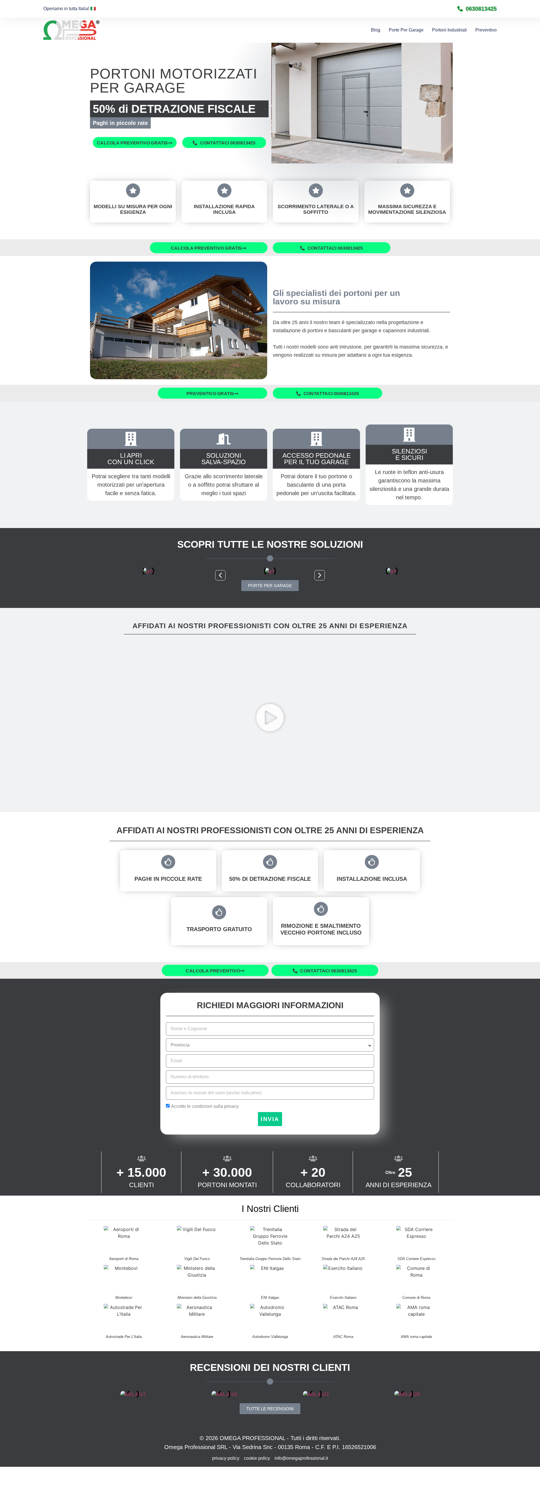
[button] (220, 575)
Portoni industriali (449, 30)
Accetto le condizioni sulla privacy (204, 1106)
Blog (375, 30)
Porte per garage (406, 30)
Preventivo (486, 30)
